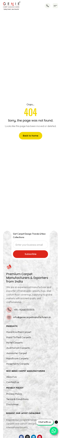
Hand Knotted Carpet (18, 331)
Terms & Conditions (17, 399)
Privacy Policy (14, 393)
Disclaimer (12, 404)
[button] (55, 5)
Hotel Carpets (14, 342)
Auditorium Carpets (18, 347)
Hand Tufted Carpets (18, 337)
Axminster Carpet (16, 353)
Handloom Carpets (17, 358)
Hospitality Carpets (17, 363)
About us (11, 376)
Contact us (12, 382)
